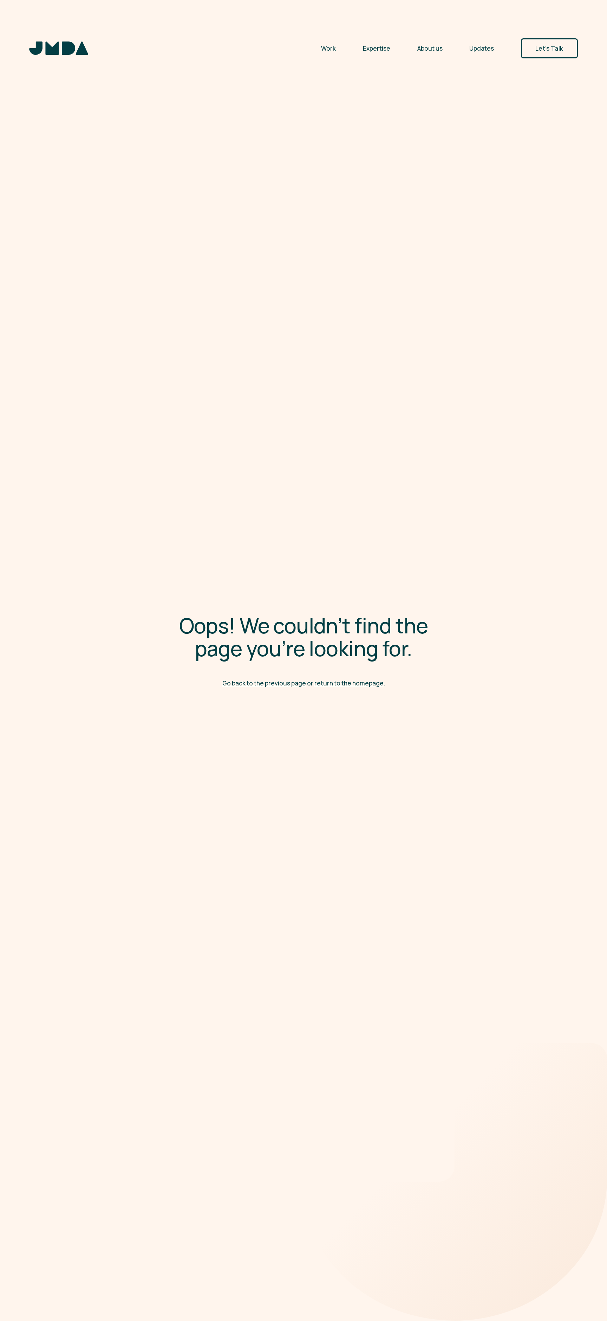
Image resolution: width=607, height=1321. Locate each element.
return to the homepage (349, 683)
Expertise (376, 48)
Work (328, 48)
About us (430, 48)
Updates (481, 48)
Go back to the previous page (264, 683)
